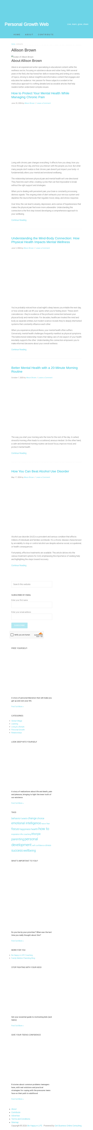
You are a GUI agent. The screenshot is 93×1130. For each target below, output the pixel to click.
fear (48, 823)
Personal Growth (18, 730)
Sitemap (15, 1122)
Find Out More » (17, 706)
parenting (17, 839)
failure (43, 824)
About (14, 1109)
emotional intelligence (26, 823)
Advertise (15, 1115)
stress (48, 845)
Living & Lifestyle (17, 727)
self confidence (38, 845)
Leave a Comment (44, 103)
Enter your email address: (21, 612)
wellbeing (29, 850)
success (17, 850)
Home (13, 44)
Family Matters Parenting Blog (23, 958)
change (32, 818)
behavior (16, 818)
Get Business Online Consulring (68, 1125)
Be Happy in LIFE (34, 1125)
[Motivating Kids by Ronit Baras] (31, 926)
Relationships (16, 733)
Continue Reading (18, 220)
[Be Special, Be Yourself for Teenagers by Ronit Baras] (24, 1079)
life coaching (25, 834)
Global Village (16, 721)
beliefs (24, 818)
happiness (25, 829)
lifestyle (36, 834)
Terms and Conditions (20, 1119)
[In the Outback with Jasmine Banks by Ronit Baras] (24, 692)
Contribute (15, 1112)
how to (43, 829)
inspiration (15, 834)
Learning (14, 724)
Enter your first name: (19, 600)
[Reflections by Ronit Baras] (25, 786)
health (34, 829)
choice (40, 818)
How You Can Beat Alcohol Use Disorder (40, 471)
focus (15, 829)
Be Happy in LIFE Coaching (22, 955)
